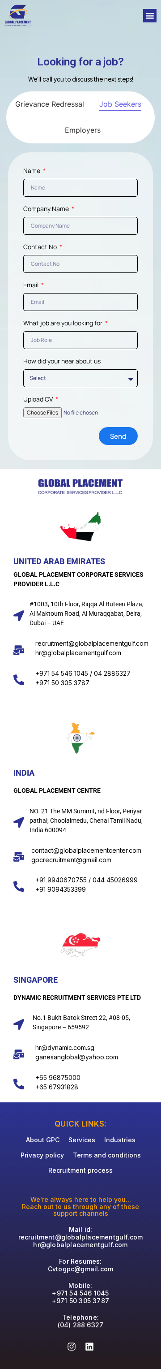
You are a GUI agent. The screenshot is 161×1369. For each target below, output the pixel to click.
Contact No (40, 247)
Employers (83, 129)
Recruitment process (80, 1170)
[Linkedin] (89, 1347)
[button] (150, 15)
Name (32, 171)
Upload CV (38, 399)
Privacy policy (42, 1155)
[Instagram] (71, 1347)
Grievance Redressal (49, 103)
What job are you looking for (63, 323)
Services (81, 1140)
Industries (120, 1140)
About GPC (42, 1140)
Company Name (46, 209)
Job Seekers (120, 103)
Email (31, 285)
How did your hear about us (62, 361)
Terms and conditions (107, 1155)
